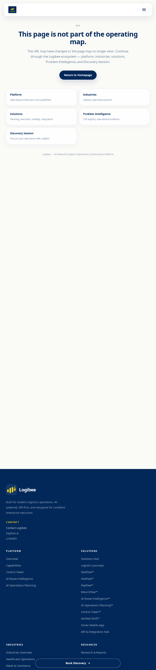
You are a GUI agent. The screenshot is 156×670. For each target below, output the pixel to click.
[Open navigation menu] (144, 9)
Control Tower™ (91, 612)
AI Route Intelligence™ (95, 598)
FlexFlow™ (87, 572)
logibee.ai (12, 533)
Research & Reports (93, 652)
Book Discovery (76, 663)
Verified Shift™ (90, 618)
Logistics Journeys (92, 565)
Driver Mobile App (92, 625)
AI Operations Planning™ (97, 605)
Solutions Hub (90, 559)
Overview (12, 559)
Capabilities (13, 565)
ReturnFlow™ (89, 592)
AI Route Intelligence (19, 578)
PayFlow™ (87, 585)
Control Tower (15, 572)
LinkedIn (11, 538)
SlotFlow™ (87, 578)
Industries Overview (19, 652)
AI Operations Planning (21, 585)
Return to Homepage (78, 75)
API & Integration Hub (95, 632)
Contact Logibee (16, 528)
